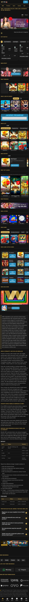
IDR (22, 14)
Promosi (8, 5)
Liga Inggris (15, 41)
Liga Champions (7, 41)
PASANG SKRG (6, 58)
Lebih (8, 125)
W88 (3, 5)
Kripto (26, 14)
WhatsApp (8, 569)
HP (1, 560)
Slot (24, 5)
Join (26, 1)
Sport (14, 5)
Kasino (19, 5)
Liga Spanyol (23, 41)
